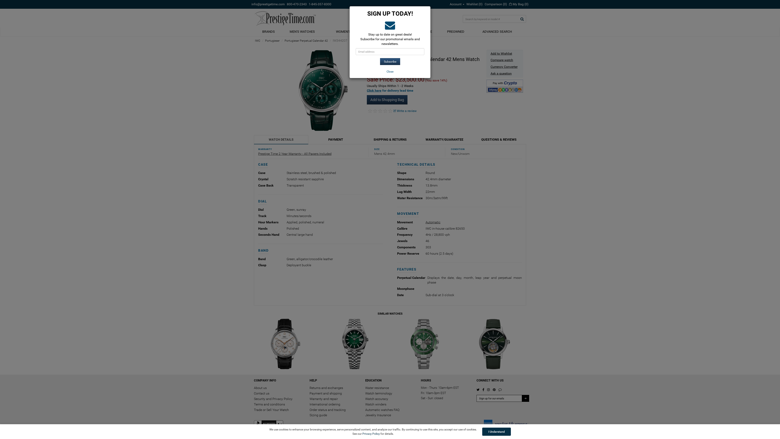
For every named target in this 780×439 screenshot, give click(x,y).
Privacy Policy (371, 433)
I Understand (496, 431)
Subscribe (390, 61)
